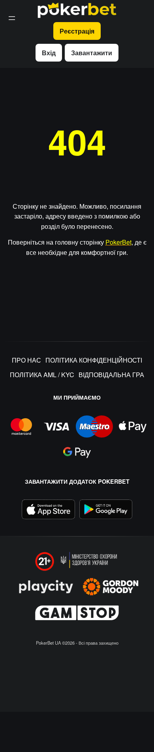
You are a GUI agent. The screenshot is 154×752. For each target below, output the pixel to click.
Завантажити (91, 52)
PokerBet (118, 242)
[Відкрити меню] (11, 18)
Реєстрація (77, 31)
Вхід (49, 52)
